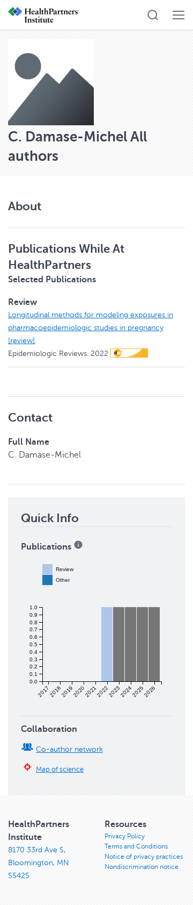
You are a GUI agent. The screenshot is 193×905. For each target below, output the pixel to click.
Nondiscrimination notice (142, 867)
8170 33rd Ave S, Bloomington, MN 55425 (38, 863)
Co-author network (69, 749)
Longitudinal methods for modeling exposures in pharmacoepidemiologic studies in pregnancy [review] (90, 328)
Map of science (60, 769)
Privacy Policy (125, 836)
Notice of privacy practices (144, 856)
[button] (152, 15)
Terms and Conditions (136, 846)
